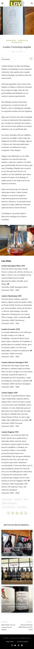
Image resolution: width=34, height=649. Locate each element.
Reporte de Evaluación (20, 41)
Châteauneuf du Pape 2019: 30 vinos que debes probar (26, 627)
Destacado (11, 40)
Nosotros (10, 641)
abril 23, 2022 (17, 51)
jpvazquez (5, 59)
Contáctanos (22, 641)
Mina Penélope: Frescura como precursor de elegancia (8, 627)
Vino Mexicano (21, 507)
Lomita (26, 499)
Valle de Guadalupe (8, 507)
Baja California (7, 499)
